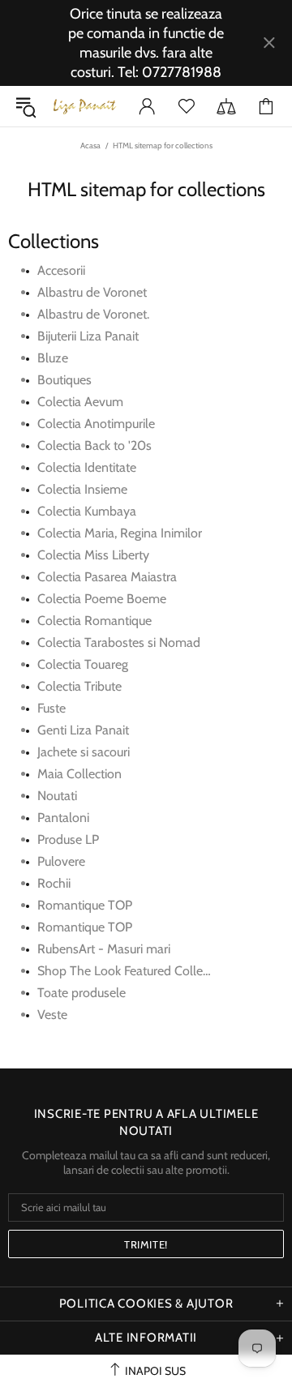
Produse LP (68, 839)
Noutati (57, 795)
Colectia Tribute (79, 686)
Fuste (51, 708)
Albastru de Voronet (92, 292)
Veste (52, 1014)
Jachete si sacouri (83, 752)
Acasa (90, 145)
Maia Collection (79, 773)
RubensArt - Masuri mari (103, 949)
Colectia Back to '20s (94, 445)
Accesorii (61, 270)
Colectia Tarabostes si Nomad (118, 642)
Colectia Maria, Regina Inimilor (119, 533)
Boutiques (64, 379)
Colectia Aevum (80, 401)
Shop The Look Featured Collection (133, 970)
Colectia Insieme (82, 489)
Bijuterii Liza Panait (88, 336)
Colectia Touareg (82, 664)
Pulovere (61, 861)
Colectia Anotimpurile (96, 423)
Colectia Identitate (86, 467)
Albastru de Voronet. (93, 314)
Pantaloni (63, 817)
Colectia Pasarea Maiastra (107, 576)
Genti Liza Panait (83, 730)
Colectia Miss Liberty (93, 555)
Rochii (54, 883)
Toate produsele (81, 992)
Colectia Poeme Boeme (101, 598)
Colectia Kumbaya (86, 511)
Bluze (52, 358)
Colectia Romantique (94, 620)
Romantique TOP (84, 905)
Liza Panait (84, 106)
